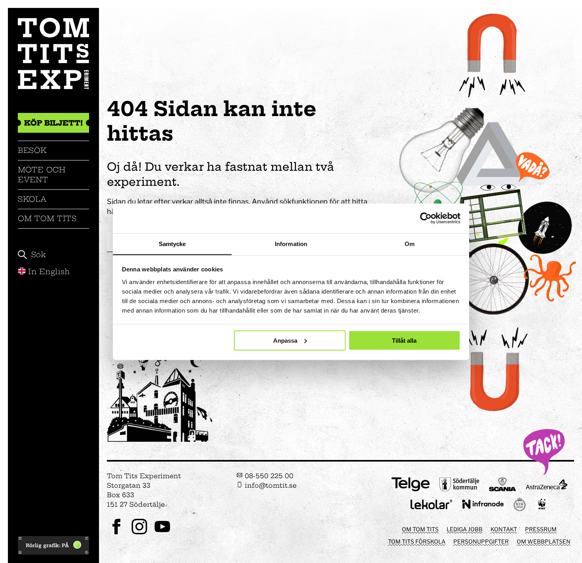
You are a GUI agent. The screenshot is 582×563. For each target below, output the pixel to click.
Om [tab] (410, 243)
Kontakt (504, 529)
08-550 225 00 (268, 476)
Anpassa (285, 340)
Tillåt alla (404, 340)
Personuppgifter (481, 541)
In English (49, 271)
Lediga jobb (465, 529)
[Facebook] (116, 533)
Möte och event (42, 174)
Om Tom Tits (47, 218)
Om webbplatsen (544, 541)
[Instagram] (139, 533)
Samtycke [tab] (172, 243)
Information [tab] (291, 243)
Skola (32, 199)
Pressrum (541, 529)
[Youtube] (162, 533)
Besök (32, 150)
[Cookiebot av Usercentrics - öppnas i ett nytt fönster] (425, 218)
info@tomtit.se (270, 485)
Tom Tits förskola (416, 541)
